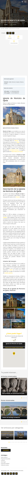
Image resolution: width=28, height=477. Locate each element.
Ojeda (18, 142)
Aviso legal (3, 462)
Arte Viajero (7, 2)
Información (10, 38)
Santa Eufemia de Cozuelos (17, 151)
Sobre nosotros (4, 457)
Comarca (18, 197)
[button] (14, 354)
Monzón (16, 140)
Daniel (11, 270)
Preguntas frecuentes (5, 458)
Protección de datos (5, 463)
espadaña (5, 217)
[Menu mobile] (25, 2)
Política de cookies (5, 465)
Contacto (3, 460)
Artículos (6, 28)
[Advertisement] (14, 60)
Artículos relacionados (14, 43)
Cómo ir (18, 38)
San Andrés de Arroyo (14, 150)
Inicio (3, 28)
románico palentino (8, 273)
